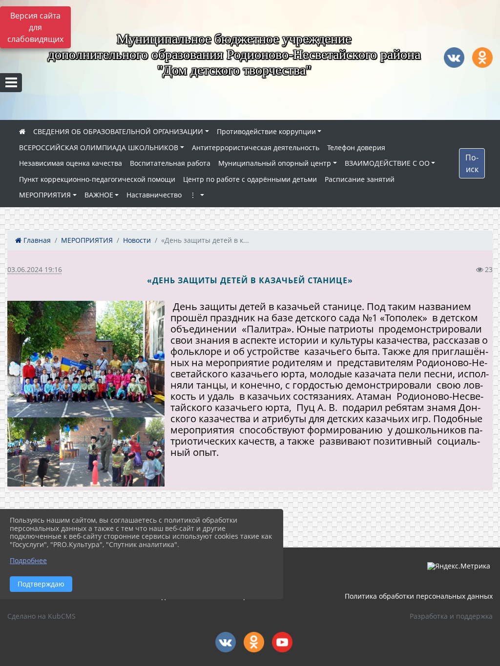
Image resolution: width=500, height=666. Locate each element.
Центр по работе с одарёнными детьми (250, 179)
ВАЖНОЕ (98, 194)
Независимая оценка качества (70, 163)
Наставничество (154, 194)
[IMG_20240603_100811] (33, 452)
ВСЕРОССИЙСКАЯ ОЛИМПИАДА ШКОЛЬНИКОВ (98, 147)
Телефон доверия (356, 147)
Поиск (472, 163)
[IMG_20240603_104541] (86, 452)
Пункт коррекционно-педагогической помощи (97, 179)
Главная (36, 240)
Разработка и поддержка (451, 616)
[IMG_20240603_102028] (138, 452)
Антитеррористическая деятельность (255, 147)
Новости (137, 240)
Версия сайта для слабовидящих (35, 27)
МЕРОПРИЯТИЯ (45, 194)
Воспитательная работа (170, 163)
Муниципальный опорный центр (274, 163)
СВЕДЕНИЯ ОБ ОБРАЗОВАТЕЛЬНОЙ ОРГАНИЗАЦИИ (118, 131)
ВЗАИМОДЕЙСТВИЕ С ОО (387, 163)
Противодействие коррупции (266, 131)
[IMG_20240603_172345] (86, 359)
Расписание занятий (360, 179)
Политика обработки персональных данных (419, 596)
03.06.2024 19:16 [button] (34, 269)
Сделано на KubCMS (41, 616)
